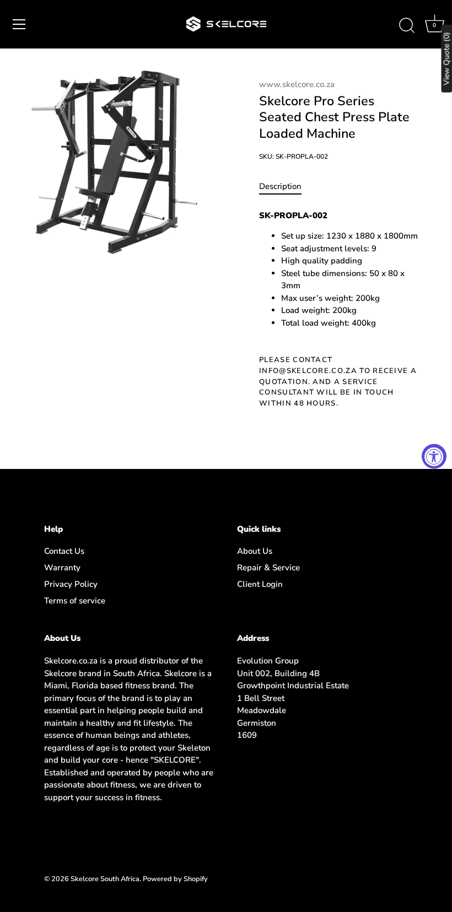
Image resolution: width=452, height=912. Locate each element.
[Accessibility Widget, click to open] (434, 456)
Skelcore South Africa (105, 879)
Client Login (260, 584)
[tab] (286, 186)
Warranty (62, 567)
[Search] (407, 26)
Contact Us (64, 551)
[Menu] (19, 24)
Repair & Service (268, 567)
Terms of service (74, 600)
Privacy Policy (71, 584)
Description (280, 186)
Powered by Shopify (175, 879)
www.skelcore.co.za (297, 84)
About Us (254, 551)
